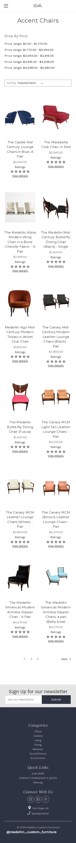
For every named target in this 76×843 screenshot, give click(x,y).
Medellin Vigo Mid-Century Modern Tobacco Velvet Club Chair (20, 334)
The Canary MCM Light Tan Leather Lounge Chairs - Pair (56, 429)
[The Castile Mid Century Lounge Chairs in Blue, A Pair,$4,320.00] (20, 117)
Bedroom (38, 749)
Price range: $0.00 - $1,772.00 (25, 44)
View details (20, 176)
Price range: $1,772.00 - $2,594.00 (28, 50)
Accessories (38, 758)
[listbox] (31, 83)
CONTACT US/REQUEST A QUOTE (38, 778)
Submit (56, 699)
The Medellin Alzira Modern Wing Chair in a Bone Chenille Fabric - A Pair (20, 241)
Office (38, 731)
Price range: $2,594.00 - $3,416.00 (29, 56)
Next (64, 659)
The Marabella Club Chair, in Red (56, 144)
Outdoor (38, 735)
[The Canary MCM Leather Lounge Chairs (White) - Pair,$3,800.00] (20, 487)
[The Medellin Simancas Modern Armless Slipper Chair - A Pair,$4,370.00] (20, 577)
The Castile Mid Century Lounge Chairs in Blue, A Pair (20, 149)
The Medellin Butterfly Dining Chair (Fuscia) (20, 427)
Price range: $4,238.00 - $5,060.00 (29, 68)
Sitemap (38, 782)
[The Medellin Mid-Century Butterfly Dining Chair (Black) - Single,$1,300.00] (56, 207)
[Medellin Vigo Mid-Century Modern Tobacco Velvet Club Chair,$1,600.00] (20, 302)
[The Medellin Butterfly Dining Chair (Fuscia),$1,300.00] (20, 397)
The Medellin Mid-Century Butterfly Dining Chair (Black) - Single (56, 239)
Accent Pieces (38, 753)
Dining (38, 744)
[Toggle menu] (6, 6)
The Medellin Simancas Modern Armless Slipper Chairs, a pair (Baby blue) (56, 612)
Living (38, 740)
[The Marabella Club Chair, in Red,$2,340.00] (56, 117)
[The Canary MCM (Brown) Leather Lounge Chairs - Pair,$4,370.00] (56, 487)
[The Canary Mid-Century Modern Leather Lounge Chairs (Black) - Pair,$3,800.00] (56, 302)
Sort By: (11, 83)
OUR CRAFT (38, 773)
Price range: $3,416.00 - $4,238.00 (29, 62)
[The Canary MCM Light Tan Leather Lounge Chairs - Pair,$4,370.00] (56, 397)
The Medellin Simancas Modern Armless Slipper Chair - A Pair (20, 610)
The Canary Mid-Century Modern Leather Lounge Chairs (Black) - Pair (56, 336)
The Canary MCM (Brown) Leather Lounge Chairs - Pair (56, 519)
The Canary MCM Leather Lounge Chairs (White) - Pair (20, 519)
